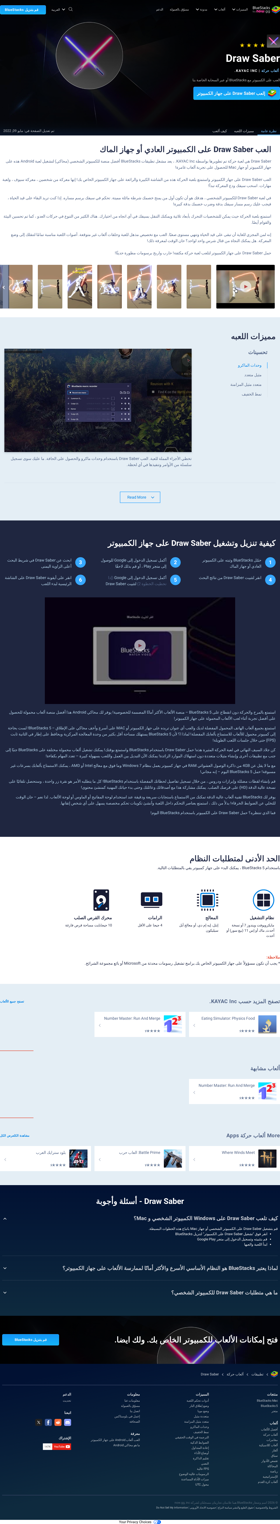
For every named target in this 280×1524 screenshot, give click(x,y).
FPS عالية (203, 1468)
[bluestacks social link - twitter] (38, 1422)
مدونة (203, 9)
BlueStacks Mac (267, 1400)
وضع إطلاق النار (199, 1406)
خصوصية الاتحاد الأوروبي (203, 1507)
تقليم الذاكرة (201, 1458)
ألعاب (221, 9)
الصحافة (135, 1421)
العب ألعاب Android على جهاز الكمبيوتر (115, 1440)
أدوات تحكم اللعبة (198, 1400)
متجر (274, 1411)
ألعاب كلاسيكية (268, 1445)
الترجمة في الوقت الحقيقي (192, 1437)
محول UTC (202, 1484)
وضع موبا (203, 1411)
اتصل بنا (135, 1411)
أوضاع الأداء (201, 1453)
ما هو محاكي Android (126, 1445)
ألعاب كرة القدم (268, 1482)
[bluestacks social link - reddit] (57, 1422)
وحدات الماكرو (199, 1427)
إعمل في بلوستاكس (127, 1416)
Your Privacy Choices (135, 1522)
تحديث (67, 1400)
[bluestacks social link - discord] (67, 1422)
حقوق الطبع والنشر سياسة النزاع (236, 1507)
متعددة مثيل (201, 1416)
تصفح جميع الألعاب (12, 1001)
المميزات (242, 9)
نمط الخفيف (201, 1432)
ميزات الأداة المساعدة (195, 1479)
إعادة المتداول (200, 1447)
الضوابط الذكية (199, 1442)
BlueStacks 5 (269, 1406)
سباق (274, 1455)
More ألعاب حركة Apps (253, 1135)
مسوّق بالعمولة (179, 9)
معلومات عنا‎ (132, 1400)
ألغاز (275, 1450)
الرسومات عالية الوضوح (194, 1474)
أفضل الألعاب (269, 1429)
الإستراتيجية (270, 1476)
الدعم (159, 9)
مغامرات (272, 1440)
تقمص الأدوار (269, 1461)
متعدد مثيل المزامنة (196, 1421)
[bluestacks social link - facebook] (48, 1422)
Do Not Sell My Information (172, 1507)
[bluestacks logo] (266, 9)
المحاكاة (273, 1466)
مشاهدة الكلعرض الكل (15, 1135)
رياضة (274, 1471)
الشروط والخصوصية (267, 1507)
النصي (205, 1463)
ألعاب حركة (270, 71)
